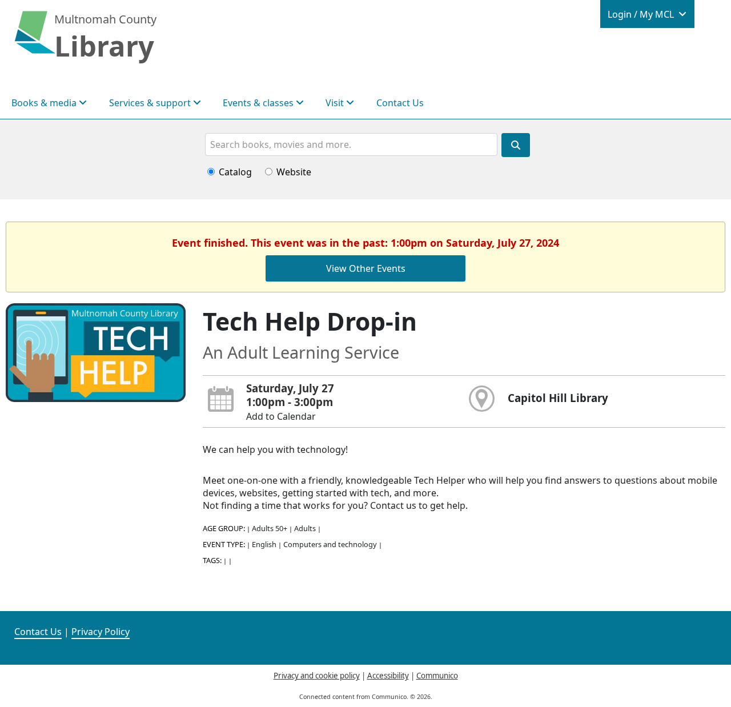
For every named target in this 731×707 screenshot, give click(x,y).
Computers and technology (330, 544)
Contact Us (400, 103)
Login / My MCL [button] (642, 14)
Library (104, 46)
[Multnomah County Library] (35, 38)
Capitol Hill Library (558, 398)
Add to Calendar (281, 416)
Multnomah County (105, 19)
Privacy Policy (100, 631)
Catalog (235, 172)
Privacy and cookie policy (317, 675)
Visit (336, 103)
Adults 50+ (269, 528)
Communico (437, 675)
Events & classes (259, 103)
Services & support (151, 103)
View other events (365, 268)
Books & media (45, 103)
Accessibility (388, 675)
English (264, 544)
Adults (305, 528)
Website (293, 172)
